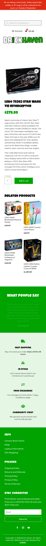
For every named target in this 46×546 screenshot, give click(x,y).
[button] (36, 71)
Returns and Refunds (15, 472)
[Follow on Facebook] (17, 527)
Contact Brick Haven (14, 441)
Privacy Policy (11, 480)
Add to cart (24, 180)
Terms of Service (12, 484)
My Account (17, 31)
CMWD (23, 542)
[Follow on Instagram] (23, 527)
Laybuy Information (14, 449)
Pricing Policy (11, 476)
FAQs (7, 445)
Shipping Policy (12, 468)
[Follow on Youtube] (28, 527)
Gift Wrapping (11, 453)
